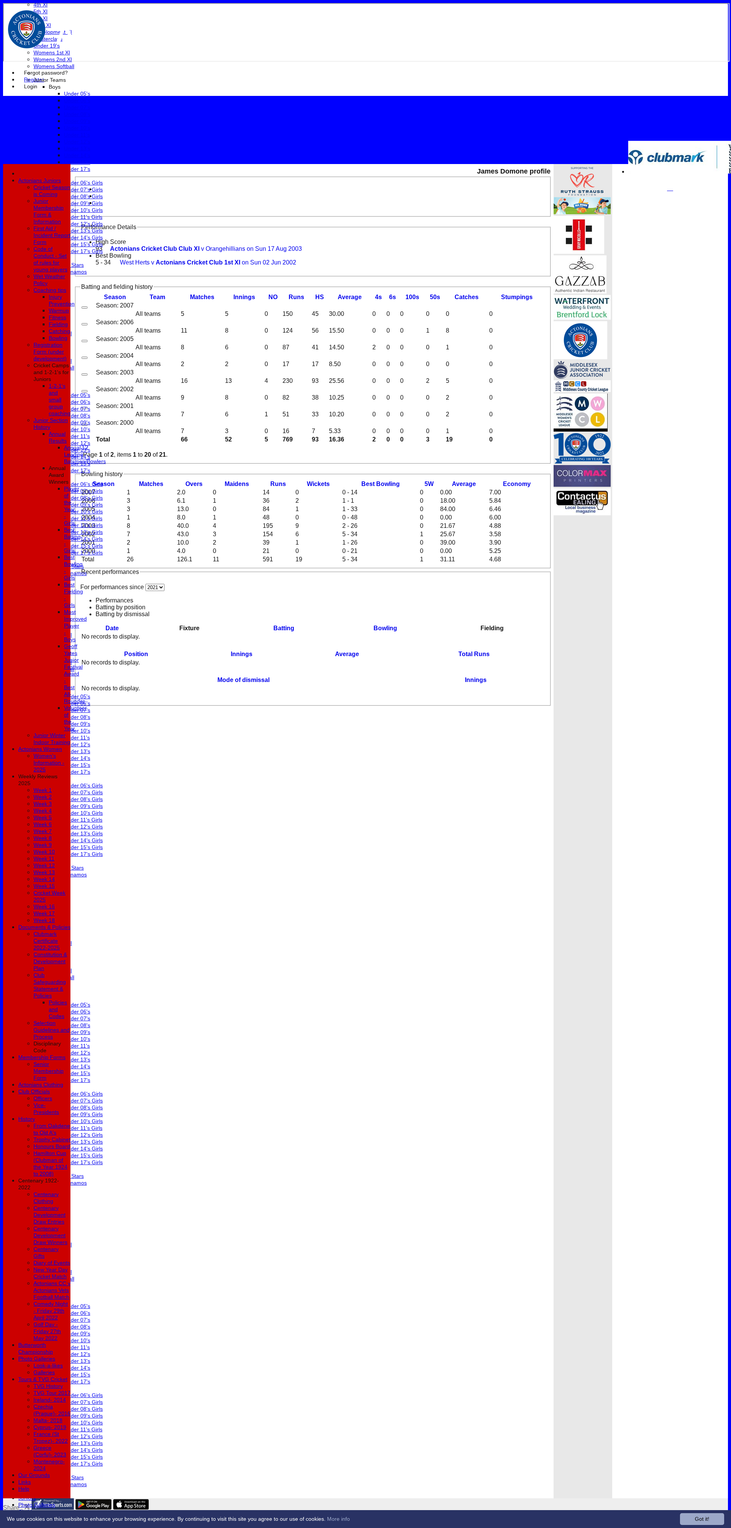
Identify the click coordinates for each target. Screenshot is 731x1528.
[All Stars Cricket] (582, 212)
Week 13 (44, 872)
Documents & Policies (44, 927)
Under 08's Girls (83, 196)
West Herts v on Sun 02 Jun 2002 (208, 262)
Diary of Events (52, 1263)
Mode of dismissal (243, 680)
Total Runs (474, 654)
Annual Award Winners (59, 475)
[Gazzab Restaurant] (580, 291)
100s (412, 297)
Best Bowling (113, 255)
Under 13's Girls (83, 231)
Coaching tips (50, 290)
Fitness (57, 317)
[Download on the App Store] (131, 1507)
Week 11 (44, 859)
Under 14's (77, 155)
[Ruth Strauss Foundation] (582, 193)
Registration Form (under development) (50, 352)
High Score (111, 242)
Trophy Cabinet (52, 1139)
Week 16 (44, 906)
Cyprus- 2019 (50, 1427)
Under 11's (77, 135)
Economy (517, 484)
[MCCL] (582, 390)
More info (338, 1519)
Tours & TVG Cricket (42, 1379)
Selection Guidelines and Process (52, 1030)
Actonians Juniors (39, 180)
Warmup (59, 311)
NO (273, 297)
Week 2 (43, 797)
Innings (241, 654)
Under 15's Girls (83, 244)
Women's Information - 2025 (49, 763)
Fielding (58, 324)
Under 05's (77, 94)
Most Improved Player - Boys (75, 625)
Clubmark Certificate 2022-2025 (47, 941)
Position (136, 654)
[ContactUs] (582, 513)
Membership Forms (41, 1057)
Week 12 (44, 865)
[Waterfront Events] (582, 317)
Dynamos (75, 272)
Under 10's (77, 128)
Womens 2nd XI (53, 59)
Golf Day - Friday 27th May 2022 (47, 1331)
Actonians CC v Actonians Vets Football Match (52, 1290)
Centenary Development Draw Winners (50, 1235)
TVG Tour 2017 (52, 1393)
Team (157, 297)
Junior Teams (50, 80)
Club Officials (34, 1091)
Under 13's (77, 148)
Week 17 (44, 913)
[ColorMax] (582, 484)
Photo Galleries (36, 1505)
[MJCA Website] (582, 376)
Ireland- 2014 (50, 1400)
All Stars (74, 265)
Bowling (385, 628)
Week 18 (44, 920)
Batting (283, 628)
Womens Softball (54, 66)
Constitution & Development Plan (50, 961)
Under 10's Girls (83, 210)
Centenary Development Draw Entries (49, 1215)
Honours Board (52, 1146)
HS (319, 297)
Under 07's (77, 107)
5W (429, 484)
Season (115, 297)
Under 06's (77, 100)
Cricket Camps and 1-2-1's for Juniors (51, 372)
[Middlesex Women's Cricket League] (581, 429)
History (26, 1119)
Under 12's (77, 142)
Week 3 (43, 804)
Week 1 (43, 790)
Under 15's (77, 162)
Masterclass (48, 39)
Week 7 (43, 831)
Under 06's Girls (83, 183)
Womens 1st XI (52, 52)
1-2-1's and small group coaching (59, 399)
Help (23, 1489)
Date (112, 628)
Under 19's (47, 46)
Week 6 (43, 824)
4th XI (41, 5)
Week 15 (44, 886)
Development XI (53, 32)
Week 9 (43, 845)
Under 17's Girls (83, 251)
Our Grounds (34, 1475)
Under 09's (77, 121)
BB (380, 484)
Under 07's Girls (83, 189)
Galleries (44, 1372)
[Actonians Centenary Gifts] (582, 461)
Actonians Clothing (40, 1085)
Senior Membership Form (49, 1071)
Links (24, 1482)
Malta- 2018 (48, 1420)
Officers (43, 1098)
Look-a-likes (48, 1365)
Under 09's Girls (83, 203)
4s (378, 297)
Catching (59, 331)
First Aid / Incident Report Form (52, 235)
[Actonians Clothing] (579, 252)
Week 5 (43, 817)
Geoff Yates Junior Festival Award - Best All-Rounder (74, 673)
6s (392, 297)
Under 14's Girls (83, 237)
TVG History (48, 1386)
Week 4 (43, 811)
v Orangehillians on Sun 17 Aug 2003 (206, 248)
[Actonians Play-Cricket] (580, 357)
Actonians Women (40, 749)
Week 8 (43, 838)
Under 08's (77, 114)
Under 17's (77, 169)
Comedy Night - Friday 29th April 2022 (51, 1311)
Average (464, 484)
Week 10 (44, 852)
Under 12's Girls (83, 224)
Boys (55, 87)
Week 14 (44, 879)
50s (435, 297)
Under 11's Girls (83, 217)
